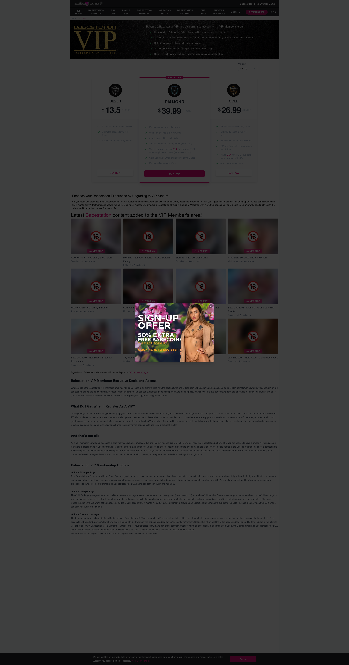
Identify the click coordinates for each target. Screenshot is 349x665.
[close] (211, 306)
